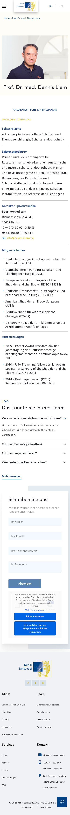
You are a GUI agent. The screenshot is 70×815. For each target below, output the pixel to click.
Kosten (5, 770)
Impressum (27, 807)
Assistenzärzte (43, 719)
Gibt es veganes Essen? (19, 453)
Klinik (6, 694)
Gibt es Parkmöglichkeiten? (22, 444)
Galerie (5, 719)
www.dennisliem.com (16, 119)
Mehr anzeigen (11, 476)
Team (41, 694)
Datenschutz (45, 807)
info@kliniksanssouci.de (54, 755)
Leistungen (7, 727)
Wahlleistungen (9, 777)
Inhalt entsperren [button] (35, 616)
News (4, 755)
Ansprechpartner (45, 727)
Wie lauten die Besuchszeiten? (24, 462)
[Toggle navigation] (4, 6)
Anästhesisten (43, 712)
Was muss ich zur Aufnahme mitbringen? (32, 418)
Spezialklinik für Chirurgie (13, 704)
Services (8, 744)
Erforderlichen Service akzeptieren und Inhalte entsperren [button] (35, 628)
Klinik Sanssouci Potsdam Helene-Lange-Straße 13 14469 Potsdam (54, 782)
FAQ (6, 401)
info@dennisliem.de (20, 238)
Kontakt (42, 744)
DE (50, 6)
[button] (6, 809)
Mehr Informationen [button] (35, 610)
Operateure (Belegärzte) (48, 704)
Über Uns (6, 712)
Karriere (5, 762)
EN (61, 6)
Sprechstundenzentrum (12, 734)
